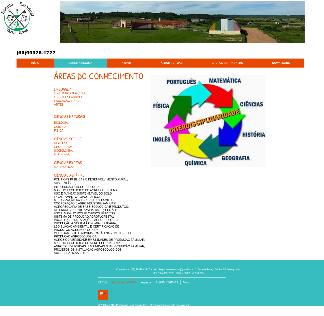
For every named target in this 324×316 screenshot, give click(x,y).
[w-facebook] (102, 294)
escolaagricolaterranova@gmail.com (173, 269)
